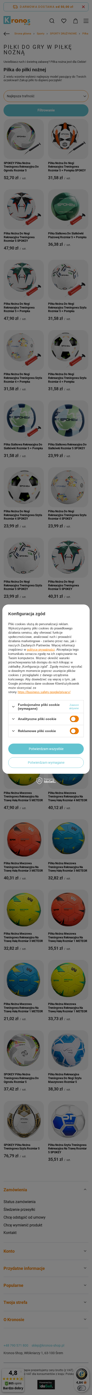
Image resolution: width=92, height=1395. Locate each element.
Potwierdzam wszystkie (46, 749)
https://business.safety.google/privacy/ (44, 692)
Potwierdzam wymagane (46, 762)
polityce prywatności (41, 649)
